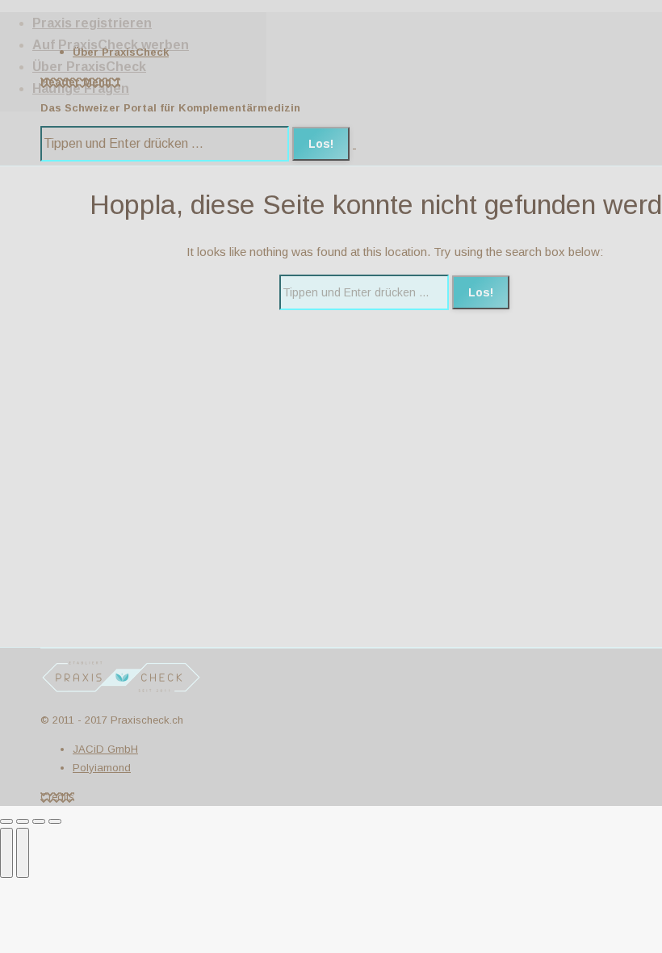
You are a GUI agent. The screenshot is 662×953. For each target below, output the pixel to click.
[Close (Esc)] (6, 821)
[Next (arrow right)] (22, 853)
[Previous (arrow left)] (6, 853)
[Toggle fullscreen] (38, 821)
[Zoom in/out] (54, 821)
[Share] (22, 821)
